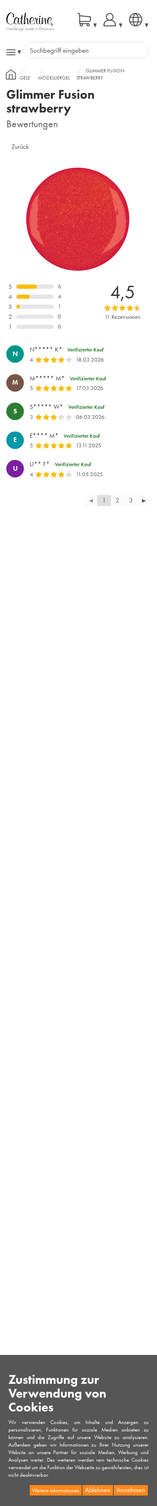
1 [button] (104, 500)
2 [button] (117, 500)
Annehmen (130, 1490)
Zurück (20, 147)
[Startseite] (11, 74)
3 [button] (131, 500)
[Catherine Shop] (29, 18)
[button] (144, 500)
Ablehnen (98, 1490)
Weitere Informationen (55, 1490)
